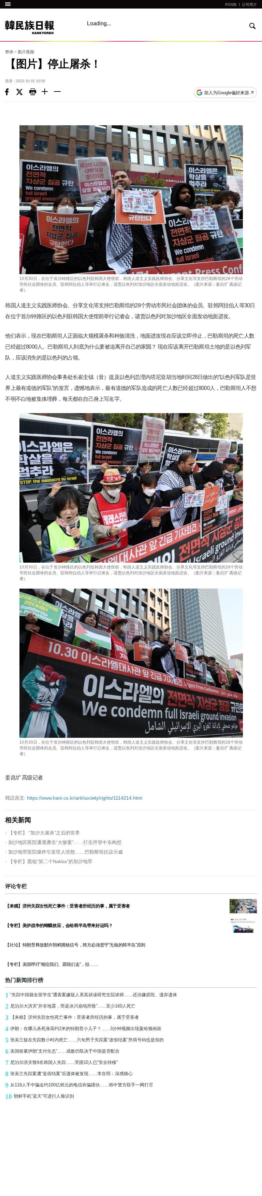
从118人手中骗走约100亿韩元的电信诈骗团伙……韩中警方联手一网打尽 (79, 1085)
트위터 (22, 92)
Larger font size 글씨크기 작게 (60, 92)
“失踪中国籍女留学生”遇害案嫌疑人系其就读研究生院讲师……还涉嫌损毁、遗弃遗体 (91, 995)
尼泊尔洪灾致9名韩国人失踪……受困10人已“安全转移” (61, 1062)
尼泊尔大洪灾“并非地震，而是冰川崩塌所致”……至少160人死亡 (70, 1006)
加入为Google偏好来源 (226, 92)
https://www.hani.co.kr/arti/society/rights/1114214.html (73, 798)
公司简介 (249, 4)
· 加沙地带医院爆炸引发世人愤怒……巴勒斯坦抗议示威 (64, 852)
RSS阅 (230, 4)
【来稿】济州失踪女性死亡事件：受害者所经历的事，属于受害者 (72, 1017)
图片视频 (26, 52)
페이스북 (10, 92)
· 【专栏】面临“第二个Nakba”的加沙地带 (48, 861)
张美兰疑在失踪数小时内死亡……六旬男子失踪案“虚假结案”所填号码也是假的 (84, 1040)
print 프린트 (35, 92)
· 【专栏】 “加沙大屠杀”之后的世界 (42, 832)
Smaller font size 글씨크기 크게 (48, 92)
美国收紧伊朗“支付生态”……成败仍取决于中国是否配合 (62, 1051)
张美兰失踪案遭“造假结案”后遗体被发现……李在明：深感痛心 (69, 1074)
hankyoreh (40, 27)
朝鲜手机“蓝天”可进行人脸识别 (39, 1096)
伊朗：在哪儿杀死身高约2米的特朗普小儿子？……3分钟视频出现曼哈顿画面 (83, 1028)
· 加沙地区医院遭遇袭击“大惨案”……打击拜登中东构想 (63, 842)
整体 (9, 52)
